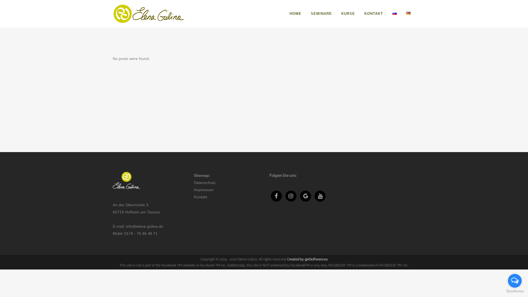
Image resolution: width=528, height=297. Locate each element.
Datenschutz (205, 182)
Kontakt (200, 197)
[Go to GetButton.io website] (515, 291)
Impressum (203, 190)
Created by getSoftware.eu (307, 259)
